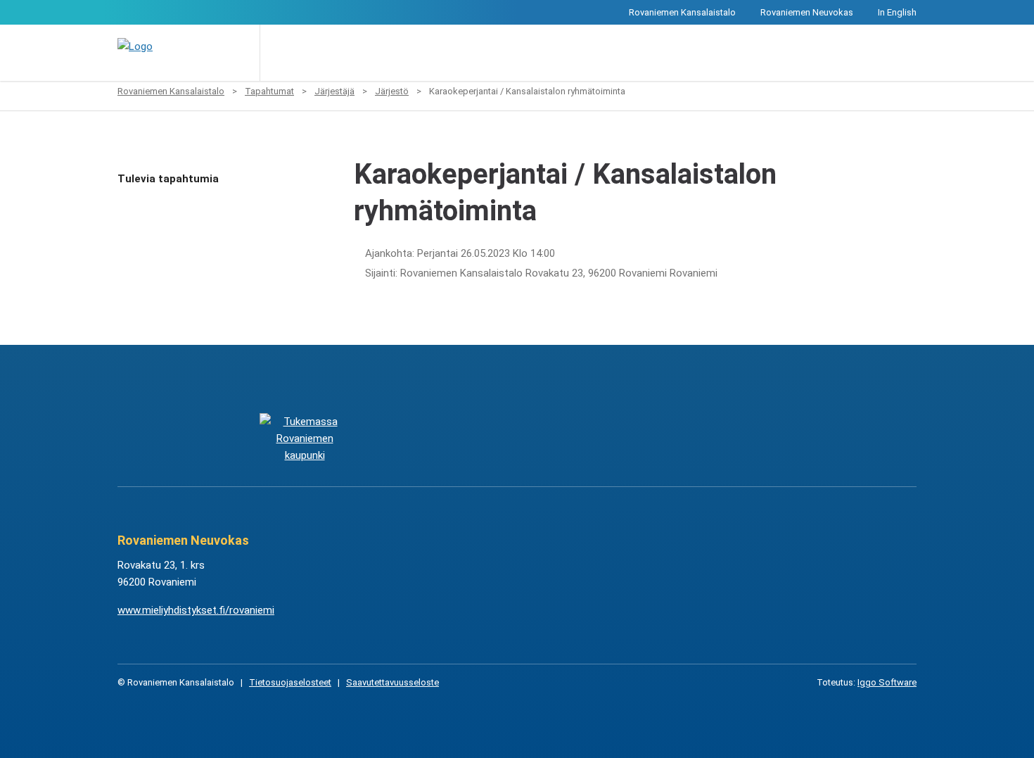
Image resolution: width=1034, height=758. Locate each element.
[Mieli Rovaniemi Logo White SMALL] (729, 438)
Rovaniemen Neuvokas (806, 12)
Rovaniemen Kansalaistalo (682, 12)
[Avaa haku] (281, 53)
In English (897, 12)
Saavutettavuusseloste (392, 682)
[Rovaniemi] (304, 438)
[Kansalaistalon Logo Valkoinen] (446, 438)
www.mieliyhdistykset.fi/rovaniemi (195, 610)
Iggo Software (887, 682)
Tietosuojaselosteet (290, 682)
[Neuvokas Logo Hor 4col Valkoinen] (587, 438)
